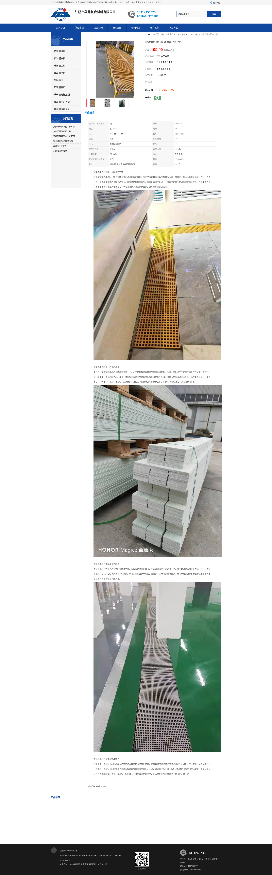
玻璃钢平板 (183, 34)
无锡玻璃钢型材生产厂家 (64, 136)
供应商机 (79, 28)
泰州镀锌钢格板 (60, 151)
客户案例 (154, 28)
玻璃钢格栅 (59, 51)
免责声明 (84, 864)
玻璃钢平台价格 (60, 146)
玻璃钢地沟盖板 (62, 102)
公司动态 (135, 28)
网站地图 (103, 864)
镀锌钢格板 (59, 58)
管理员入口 (94, 864)
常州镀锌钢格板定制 (62, 131)
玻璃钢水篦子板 (62, 109)
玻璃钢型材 (59, 66)
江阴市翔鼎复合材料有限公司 (109, 855)
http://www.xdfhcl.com (97, 786)
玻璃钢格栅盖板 (62, 94)
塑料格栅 (58, 80)
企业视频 (98, 28)
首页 (163, 34)
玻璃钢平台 (59, 73)
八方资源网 (75, 864)
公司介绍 (117, 28)
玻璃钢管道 (59, 87)
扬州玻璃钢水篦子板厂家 (64, 127)
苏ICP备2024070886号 (87, 855)
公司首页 (60, 28)
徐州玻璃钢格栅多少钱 (63, 141)
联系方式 (173, 28)
